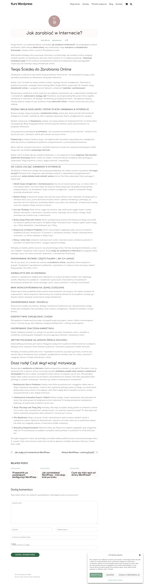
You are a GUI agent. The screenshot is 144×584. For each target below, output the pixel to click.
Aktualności (57, 40)
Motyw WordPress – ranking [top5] (78, 452)
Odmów (110, 575)
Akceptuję (96, 575)
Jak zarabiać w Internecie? (54, 33)
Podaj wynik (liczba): (21, 545)
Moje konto (75, 4)
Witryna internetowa (21, 537)
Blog (111, 4)
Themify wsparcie (99, 4)
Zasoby (85, 4)
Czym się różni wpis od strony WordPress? (83, 474)
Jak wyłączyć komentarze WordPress (32, 452)
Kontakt (119, 4)
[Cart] (126, 4)
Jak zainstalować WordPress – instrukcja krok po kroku (53, 475)
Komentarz (17, 503)
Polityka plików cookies (115, 580)
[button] (140, 555)
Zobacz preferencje (129, 575)
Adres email (63, 530)
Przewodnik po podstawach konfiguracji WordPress (24, 475)
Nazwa (15, 530)
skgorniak (45, 40)
